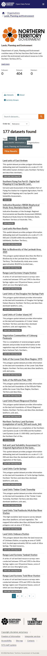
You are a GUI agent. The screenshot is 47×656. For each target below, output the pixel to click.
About (22, 95)
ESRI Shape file (8, 223)
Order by (6, 124)
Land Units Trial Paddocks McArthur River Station (22, 511)
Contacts (30, 640)
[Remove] (13, 139)
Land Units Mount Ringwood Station (20, 401)
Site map (19, 640)
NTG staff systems (8, 645)
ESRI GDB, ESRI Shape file (12, 176)
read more (5, 64)
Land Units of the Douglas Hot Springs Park (23, 293)
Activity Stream (12, 100)
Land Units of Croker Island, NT (17, 314)
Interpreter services (32, 636)
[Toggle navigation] (43, 4)
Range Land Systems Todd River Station (21, 575)
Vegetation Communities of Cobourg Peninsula (20, 336)
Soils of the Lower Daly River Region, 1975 (22, 359)
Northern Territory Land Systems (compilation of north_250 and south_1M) (22, 422)
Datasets (10, 95)
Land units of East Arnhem (15, 160)
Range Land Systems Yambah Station (20, 555)
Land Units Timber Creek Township (19, 489)
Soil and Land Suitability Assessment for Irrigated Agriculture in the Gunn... (21, 446)
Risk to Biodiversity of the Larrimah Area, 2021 (22, 250)
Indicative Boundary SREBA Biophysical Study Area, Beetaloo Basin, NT (21, 206)
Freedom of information (10, 636)
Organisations (13, 13)
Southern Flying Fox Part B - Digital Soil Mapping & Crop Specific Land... (21, 182)
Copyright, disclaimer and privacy (14, 632)
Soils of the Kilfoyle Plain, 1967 (17, 380)
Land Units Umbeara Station (16, 534)
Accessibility (6, 640)
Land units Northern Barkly (15, 228)
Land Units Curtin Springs (14, 468)
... (25, 596)
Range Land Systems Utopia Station (19, 273)
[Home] (3, 13)
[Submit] (41, 116)
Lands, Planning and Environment (19, 16)
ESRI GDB (7, 200)
